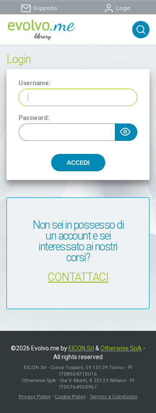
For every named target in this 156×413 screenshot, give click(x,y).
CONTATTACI (78, 277)
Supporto (45, 8)
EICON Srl (81, 348)
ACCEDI (78, 162)
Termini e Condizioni (113, 396)
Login (123, 8)
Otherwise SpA (121, 348)
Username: (34, 83)
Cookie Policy (70, 396)
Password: (34, 118)
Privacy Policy (35, 396)
